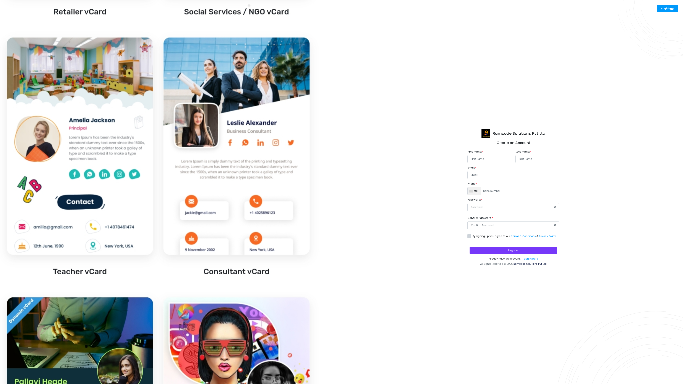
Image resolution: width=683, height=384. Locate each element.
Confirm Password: (479, 218)
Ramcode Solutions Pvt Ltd (530, 264)
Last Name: (522, 151)
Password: (474, 199)
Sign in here (531, 258)
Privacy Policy (547, 236)
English (665, 8)
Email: (471, 167)
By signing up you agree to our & (514, 236)
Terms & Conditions (523, 236)
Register (513, 250)
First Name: (474, 151)
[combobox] (474, 191)
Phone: (471, 183)
